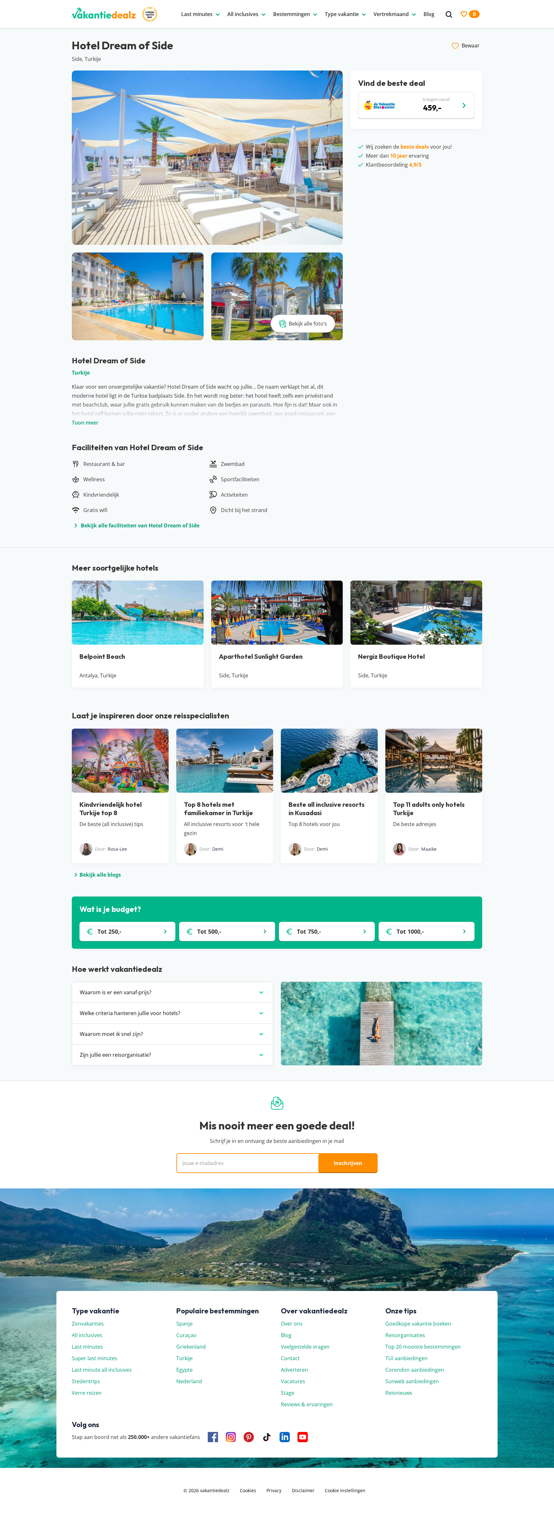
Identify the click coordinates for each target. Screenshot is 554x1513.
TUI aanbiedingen (406, 1358)
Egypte (184, 1370)
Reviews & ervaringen (307, 1404)
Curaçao (186, 1335)
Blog (286, 1335)
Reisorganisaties (405, 1335)
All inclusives (87, 1335)
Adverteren (294, 1370)
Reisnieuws (398, 1393)
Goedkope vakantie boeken (418, 1323)
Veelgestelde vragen (305, 1347)
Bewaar (471, 45)
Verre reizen (87, 1393)
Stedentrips (86, 1381)
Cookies (248, 1490)
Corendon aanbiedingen (414, 1370)
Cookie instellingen (345, 1490)
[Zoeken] (449, 14)
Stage (287, 1393)
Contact (290, 1358)
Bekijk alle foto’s (308, 323)
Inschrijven (348, 1163)
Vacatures (293, 1381)
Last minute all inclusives (102, 1370)
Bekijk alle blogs (100, 874)
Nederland (189, 1381)
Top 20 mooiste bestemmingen (423, 1347)
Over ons (292, 1323)
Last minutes (87, 1347)
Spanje (184, 1323)
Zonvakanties (88, 1323)
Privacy (273, 1490)
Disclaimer (303, 1490)
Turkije (81, 372)
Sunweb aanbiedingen (412, 1381)
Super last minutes (94, 1358)
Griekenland (191, 1347)
